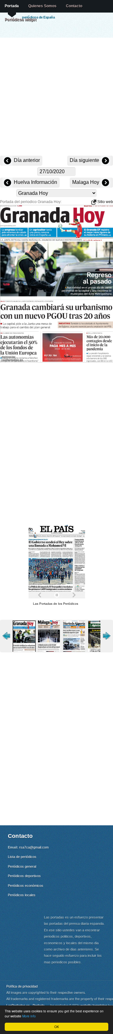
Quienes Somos (42, 6)
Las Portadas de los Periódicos (55, 603)
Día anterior (26, 160)
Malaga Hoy (86, 182)
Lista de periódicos (22, 857)
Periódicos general (22, 866)
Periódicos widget (20, 19)
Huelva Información (35, 182)
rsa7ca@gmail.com (34, 847)
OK (56, 1026)
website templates (93, 1005)
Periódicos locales (21, 895)
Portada (12, 6)
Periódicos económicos (25, 885)
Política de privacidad (22, 986)
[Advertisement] (56, 97)
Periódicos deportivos (24, 876)
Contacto (74, 6)
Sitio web (104, 202)
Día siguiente (85, 160)
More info (29, 1016)
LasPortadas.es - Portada (25, 1005)
